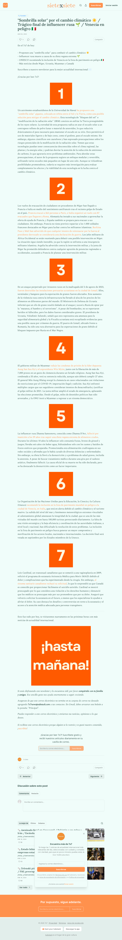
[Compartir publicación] (85, 5)
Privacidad (53, 923)
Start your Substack (53, 929)
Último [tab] (33, 823)
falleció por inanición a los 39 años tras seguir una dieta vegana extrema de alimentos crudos (58, 435)
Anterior (26, 776)
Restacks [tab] (34, 793)
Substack (48, 935)
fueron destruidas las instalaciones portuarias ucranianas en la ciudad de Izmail (57, 290)
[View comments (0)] (28, 39)
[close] (84, 834)
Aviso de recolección (75, 923)
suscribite (22, 728)
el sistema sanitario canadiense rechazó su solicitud (57, 581)
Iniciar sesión (112, 5)
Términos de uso (61, 875)
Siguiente (94, 776)
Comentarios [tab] (24, 793)
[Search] (80, 5)
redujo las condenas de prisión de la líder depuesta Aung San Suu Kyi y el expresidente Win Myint (59, 367)
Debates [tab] (41, 823)
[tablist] (29, 793)
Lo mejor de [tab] (23, 823)
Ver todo (23, 887)
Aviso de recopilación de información (53, 877)
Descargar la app (73, 929)
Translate (23, 16)
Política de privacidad (76, 877)
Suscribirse (96, 5)
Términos (62, 923)
